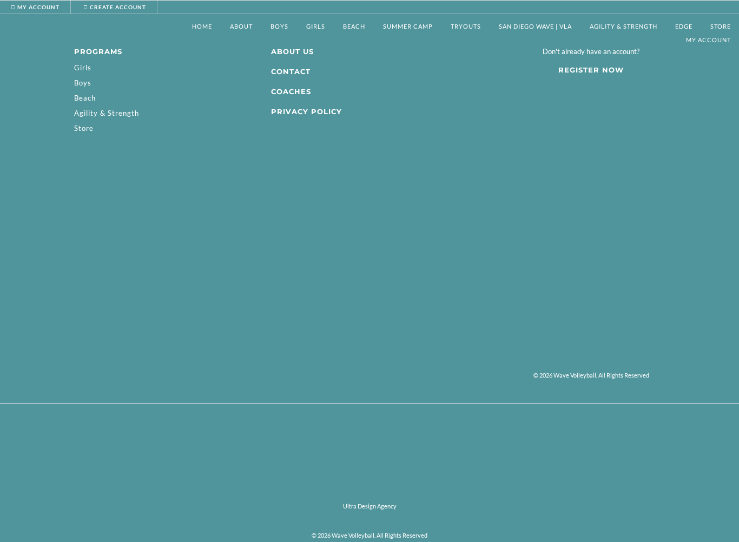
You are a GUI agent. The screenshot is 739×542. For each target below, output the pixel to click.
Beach (85, 98)
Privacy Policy (306, 111)
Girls (82, 67)
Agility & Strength (623, 26)
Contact (291, 71)
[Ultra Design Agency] (369, 493)
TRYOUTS (466, 26)
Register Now (591, 69)
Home (202, 26)
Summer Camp (408, 26)
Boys (82, 82)
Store (720, 26)
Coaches (291, 91)
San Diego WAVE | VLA (535, 26)
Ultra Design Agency (370, 506)
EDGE (683, 26)
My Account (708, 39)
